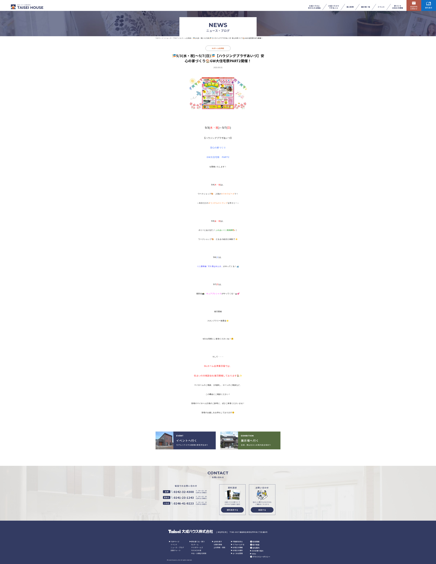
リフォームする (238, 544)
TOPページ (175, 542)
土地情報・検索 (219, 547)
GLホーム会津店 (218, 48)
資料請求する (232, 509)
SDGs (254, 554)
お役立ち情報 (238, 547)
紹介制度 (256, 545)
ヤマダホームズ (197, 547)
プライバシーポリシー (261, 557)
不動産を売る (238, 542)
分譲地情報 (218, 544)
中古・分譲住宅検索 (198, 553)
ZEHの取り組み (257, 551)
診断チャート (176, 550)
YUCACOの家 (196, 550)
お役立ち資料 (238, 550)
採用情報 (256, 542)
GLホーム (194, 544)
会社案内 (256, 548)
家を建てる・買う (198, 542)
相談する (262, 509)
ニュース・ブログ (177, 547)
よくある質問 (238, 553)
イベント (174, 544)
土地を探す (218, 542)
